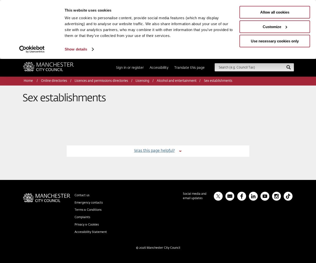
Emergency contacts (89, 202)
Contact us (82, 195)
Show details (76, 49)
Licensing (142, 81)
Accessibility (159, 68)
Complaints (82, 217)
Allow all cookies (274, 12)
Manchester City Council (55, 64)
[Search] (288, 67)
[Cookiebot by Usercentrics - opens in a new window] (32, 49)
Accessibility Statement (91, 232)
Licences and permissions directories (101, 81)
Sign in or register (130, 68)
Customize (272, 27)
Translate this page (189, 68)
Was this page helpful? (154, 151)
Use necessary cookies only (275, 41)
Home (29, 81)
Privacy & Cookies (87, 224)
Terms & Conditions (88, 210)
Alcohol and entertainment (177, 81)
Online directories (54, 81)
